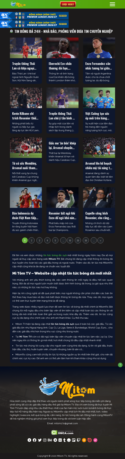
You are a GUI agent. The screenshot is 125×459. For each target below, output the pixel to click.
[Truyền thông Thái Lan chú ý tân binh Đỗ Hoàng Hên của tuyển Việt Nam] (62, 97)
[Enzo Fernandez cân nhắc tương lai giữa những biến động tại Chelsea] (99, 48)
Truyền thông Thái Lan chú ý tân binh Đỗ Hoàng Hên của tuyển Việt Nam (62, 115)
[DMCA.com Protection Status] (62, 432)
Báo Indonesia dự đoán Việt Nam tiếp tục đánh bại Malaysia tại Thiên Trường (25, 215)
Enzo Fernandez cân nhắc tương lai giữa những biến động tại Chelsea (97, 65)
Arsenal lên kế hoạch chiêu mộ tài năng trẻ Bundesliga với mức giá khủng (98, 165)
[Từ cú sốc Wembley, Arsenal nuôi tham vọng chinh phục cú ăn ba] (26, 147)
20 (78, 240)
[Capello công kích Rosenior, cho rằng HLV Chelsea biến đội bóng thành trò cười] (99, 197)
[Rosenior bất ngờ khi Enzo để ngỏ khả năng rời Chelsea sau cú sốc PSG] (62, 197)
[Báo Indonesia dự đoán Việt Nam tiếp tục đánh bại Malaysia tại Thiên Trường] (26, 197)
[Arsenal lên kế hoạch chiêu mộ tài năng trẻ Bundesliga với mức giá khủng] (99, 147)
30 (86, 240)
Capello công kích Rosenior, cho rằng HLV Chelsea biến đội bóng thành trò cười (98, 215)
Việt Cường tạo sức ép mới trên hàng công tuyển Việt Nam (98, 115)
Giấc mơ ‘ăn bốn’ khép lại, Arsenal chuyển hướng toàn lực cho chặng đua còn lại (62, 145)
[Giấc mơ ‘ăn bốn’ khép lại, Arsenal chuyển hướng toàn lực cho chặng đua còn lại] (62, 137)
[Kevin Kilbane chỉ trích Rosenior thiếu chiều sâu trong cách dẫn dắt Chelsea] (26, 97)
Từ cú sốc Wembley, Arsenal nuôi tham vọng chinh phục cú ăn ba (24, 165)
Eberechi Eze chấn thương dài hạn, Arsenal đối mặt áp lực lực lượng (60, 65)
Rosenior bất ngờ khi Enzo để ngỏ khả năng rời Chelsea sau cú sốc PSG (62, 215)
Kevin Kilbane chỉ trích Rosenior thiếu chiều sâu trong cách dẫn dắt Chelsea (25, 115)
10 (70, 240)
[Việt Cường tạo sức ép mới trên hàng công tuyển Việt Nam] (99, 97)
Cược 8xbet (68, 4)
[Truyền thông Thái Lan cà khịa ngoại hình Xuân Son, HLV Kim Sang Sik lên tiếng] (26, 48)
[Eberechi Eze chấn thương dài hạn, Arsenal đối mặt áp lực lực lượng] (62, 48)
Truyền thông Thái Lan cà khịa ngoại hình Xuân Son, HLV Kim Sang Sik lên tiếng (24, 65)
